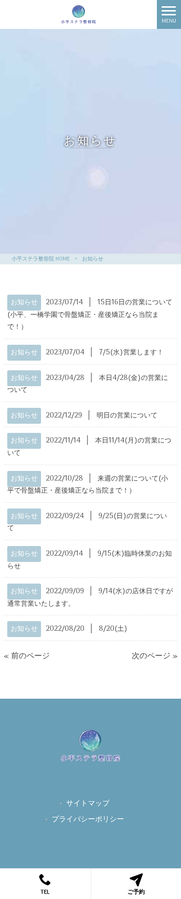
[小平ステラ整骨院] (79, 14)
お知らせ (24, 302)
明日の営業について (127, 415)
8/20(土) (113, 629)
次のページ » (155, 656)
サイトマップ (88, 804)
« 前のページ (27, 656)
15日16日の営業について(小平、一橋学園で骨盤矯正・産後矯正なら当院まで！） (89, 315)
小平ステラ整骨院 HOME (41, 259)
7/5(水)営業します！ (131, 352)
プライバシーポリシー (88, 820)
